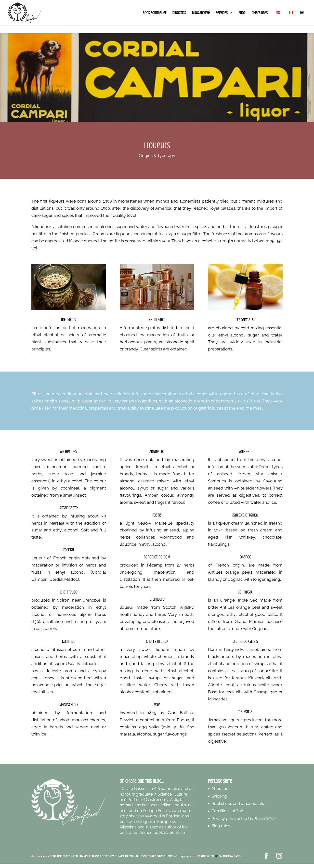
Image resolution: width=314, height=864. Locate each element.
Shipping (219, 796)
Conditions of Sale (227, 811)
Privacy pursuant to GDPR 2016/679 (244, 818)
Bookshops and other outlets (237, 803)
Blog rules (220, 826)
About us (219, 788)
